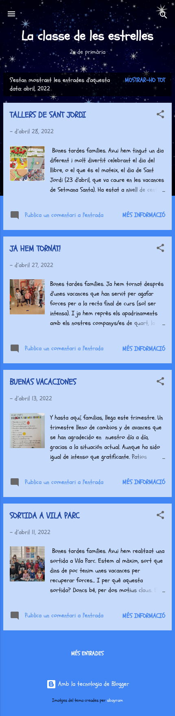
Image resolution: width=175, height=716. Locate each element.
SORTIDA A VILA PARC (45, 515)
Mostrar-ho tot (145, 80)
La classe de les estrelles (87, 36)
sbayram (115, 700)
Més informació (143, 215)
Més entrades (87, 653)
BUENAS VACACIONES (43, 381)
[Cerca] (163, 16)
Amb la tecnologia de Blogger (92, 684)
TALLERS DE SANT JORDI (48, 114)
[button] (160, 115)
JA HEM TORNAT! (35, 248)
